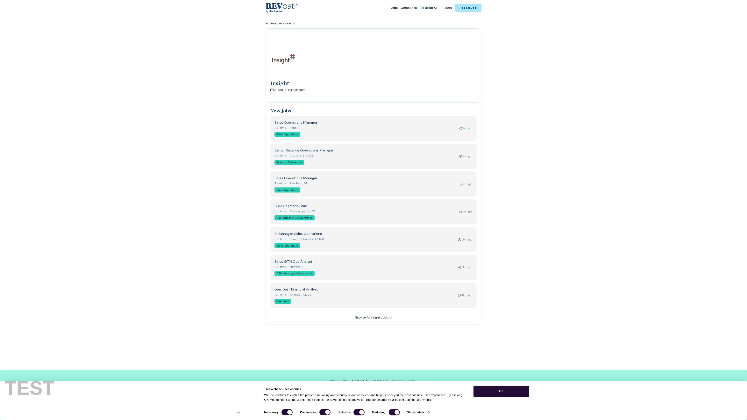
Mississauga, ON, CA (303, 211)
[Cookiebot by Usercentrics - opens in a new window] (238, 412)
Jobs (394, 8)
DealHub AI (429, 8)
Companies (409, 8)
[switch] (325, 412)
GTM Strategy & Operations (294, 218)
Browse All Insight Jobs (372, 317)
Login (448, 8)
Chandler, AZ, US (300, 294)
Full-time (280, 128)
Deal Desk (282, 301)
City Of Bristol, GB (301, 155)
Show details (416, 412)
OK (501, 391)
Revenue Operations (289, 162)
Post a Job (468, 8)
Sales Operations (287, 134)
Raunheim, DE (298, 183)
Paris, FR (295, 128)
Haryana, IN (297, 267)
